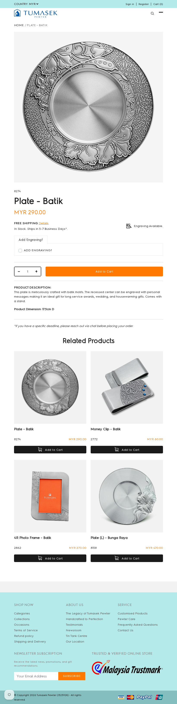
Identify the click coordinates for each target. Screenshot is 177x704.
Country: (21, 4)
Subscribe (72, 676)
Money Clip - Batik (106, 429)
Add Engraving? (38, 250)
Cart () (158, 4)
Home (19, 25)
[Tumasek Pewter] (35, 13)
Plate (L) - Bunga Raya (109, 538)
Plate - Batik (24, 429)
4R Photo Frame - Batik (32, 538)
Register (144, 4)
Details (44, 223)
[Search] (152, 13)
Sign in (130, 4)
